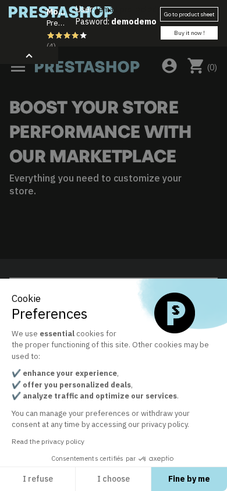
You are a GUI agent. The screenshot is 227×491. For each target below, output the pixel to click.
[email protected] (127, 9)
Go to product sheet (189, 14)
